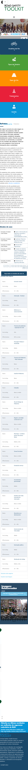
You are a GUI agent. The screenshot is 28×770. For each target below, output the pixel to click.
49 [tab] (7, 620)
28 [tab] (22, 618)
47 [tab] (3, 620)
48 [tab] (5, 620)
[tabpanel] (14, 425)
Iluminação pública (18, 545)
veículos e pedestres (14, 183)
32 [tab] (3, 619)
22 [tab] (12, 618)
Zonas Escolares (18, 451)
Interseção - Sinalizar (19, 296)
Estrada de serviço (18, 465)
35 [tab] (8, 619)
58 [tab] (22, 620)
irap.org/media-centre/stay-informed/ (13, 731)
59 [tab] (24, 620)
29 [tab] (24, 618)
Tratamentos (14, 96)
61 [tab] (13, 621)
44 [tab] (24, 619)
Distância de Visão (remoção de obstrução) (18, 497)
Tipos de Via (14, 80)
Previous (2, 608)
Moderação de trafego (19, 559)
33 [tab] (5, 619)
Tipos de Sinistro (14, 64)
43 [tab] (22, 619)
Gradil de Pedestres (19, 373)
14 (23, 268)
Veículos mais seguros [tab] (7, 573)
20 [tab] (8, 618)
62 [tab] (14, 621)
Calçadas (16, 387)
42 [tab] (20, 619)
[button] (14, 717)
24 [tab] (15, 618)
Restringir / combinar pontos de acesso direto (19, 435)
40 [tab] (17, 619)
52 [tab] (12, 620)
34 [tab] (7, 619)
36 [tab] (10, 619)
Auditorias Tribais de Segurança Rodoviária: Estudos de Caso (19, 240)
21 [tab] (10, 618)
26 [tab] (19, 618)
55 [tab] (17, 620)
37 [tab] (12, 619)
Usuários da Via (14, 48)
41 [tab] (19, 619)
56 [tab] (19, 620)
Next (25, 608)
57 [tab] (20, 620)
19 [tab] (7, 618)
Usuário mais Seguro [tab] (6, 577)
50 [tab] (8, 620)
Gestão (14, 112)
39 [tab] (15, 619)
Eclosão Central (18, 281)
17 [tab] (3, 618)
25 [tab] (17, 618)
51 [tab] (10, 620)
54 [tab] (15, 620)
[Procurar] (25, 38)
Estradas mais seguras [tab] (7, 276)
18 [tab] (5, 618)
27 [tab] (20, 618)
